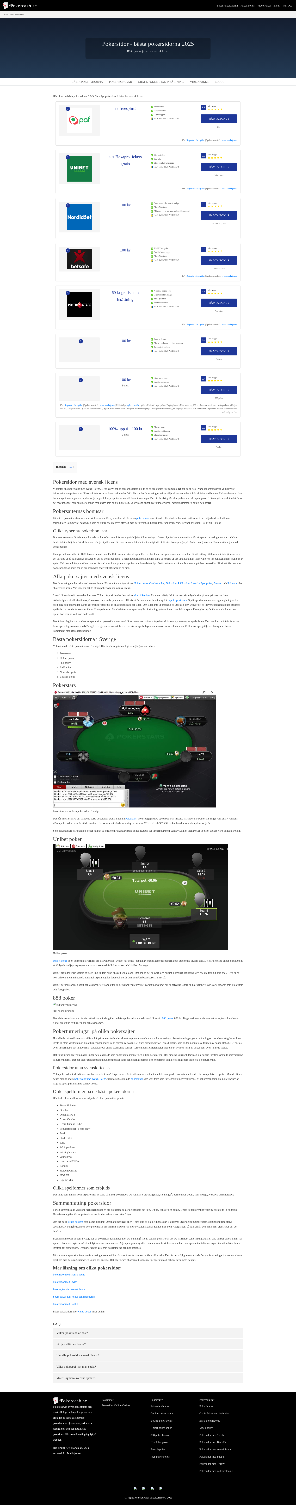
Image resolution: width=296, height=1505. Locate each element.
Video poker (264, 5)
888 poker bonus (160, 1435)
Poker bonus (248, 5)
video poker (84, 1311)
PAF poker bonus (160, 1456)
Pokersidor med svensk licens (69, 1274)
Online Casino (122, 1405)
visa (70, 467)
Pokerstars (219, 311)
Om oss (287, 5)
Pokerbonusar (120, 81)
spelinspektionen (178, 600)
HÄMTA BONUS (219, 118)
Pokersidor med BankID (66, 1304)
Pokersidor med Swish (65, 1281)
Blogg (277, 5)
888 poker (219, 398)
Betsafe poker (219, 268)
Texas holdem (75, 1221)
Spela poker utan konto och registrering (74, 1296)
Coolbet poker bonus (162, 1413)
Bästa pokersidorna (227, 5)
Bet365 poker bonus (161, 1420)
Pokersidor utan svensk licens (215, 1449)
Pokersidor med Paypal (211, 1456)
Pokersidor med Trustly (212, 1463)
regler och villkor (134, 405)
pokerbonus (142, 518)
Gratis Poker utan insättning (214, 1413)
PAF (219, 127)
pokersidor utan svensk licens (90, 1078)
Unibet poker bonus (161, 1427)
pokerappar (137, 1078)
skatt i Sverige (142, 595)
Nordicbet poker (219, 223)
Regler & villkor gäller (196, 140)
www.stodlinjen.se (229, 140)
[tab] (148, 1333)
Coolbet (219, 447)
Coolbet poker (156, 583)
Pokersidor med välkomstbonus (216, 1471)
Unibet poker (219, 175)
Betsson (219, 359)
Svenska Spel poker (201, 583)
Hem (6, 15)
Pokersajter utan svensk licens (69, 1289)
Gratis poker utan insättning (161, 81)
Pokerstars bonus (160, 1406)
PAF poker (184, 583)
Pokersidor (107, 1399)
